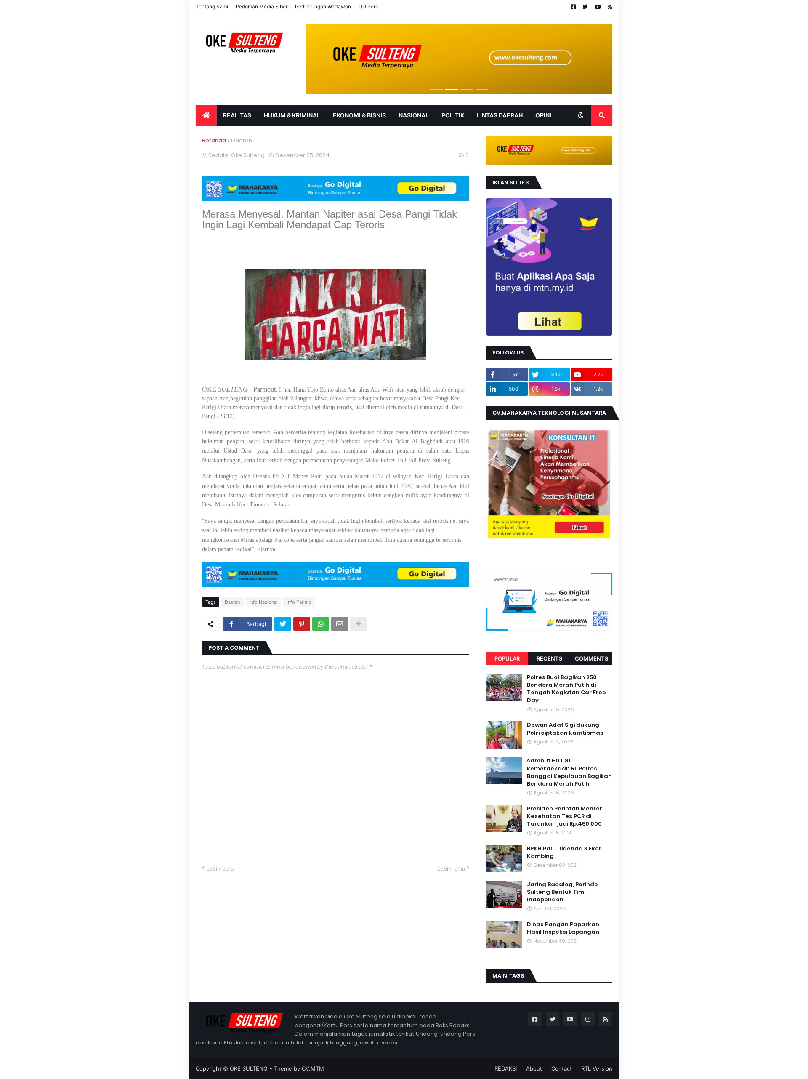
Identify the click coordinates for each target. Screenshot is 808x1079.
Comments (591, 658)
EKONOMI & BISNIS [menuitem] (359, 115)
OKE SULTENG (249, 1068)
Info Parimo (299, 602)
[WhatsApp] (320, 624)
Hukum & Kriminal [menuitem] (292, 115)
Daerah (241, 140)
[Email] (339, 624)
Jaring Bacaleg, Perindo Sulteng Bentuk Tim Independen (562, 892)
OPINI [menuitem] (543, 115)
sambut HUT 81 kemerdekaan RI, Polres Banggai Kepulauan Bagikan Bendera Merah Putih (569, 772)
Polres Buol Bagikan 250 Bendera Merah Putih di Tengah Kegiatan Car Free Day (566, 689)
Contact (561, 1068)
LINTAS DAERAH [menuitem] (500, 115)
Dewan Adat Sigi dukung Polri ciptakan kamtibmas (565, 728)
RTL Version (596, 1068)
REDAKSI (505, 1068)
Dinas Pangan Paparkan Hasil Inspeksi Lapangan (563, 928)
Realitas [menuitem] (237, 115)
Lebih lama (451, 868)
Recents (549, 658)
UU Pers (368, 6)
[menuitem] (206, 115)
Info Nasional (263, 602)
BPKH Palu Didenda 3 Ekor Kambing (564, 852)
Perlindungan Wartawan (323, 6)
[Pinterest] (301, 624)
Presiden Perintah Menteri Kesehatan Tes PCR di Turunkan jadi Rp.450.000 (565, 816)
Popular (507, 658)
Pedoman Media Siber (261, 6)
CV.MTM (313, 1068)
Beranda (214, 140)
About (534, 1068)
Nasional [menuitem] (414, 115)
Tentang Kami (212, 6)
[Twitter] (282, 624)
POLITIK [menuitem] (452, 115)
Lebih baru (220, 868)
